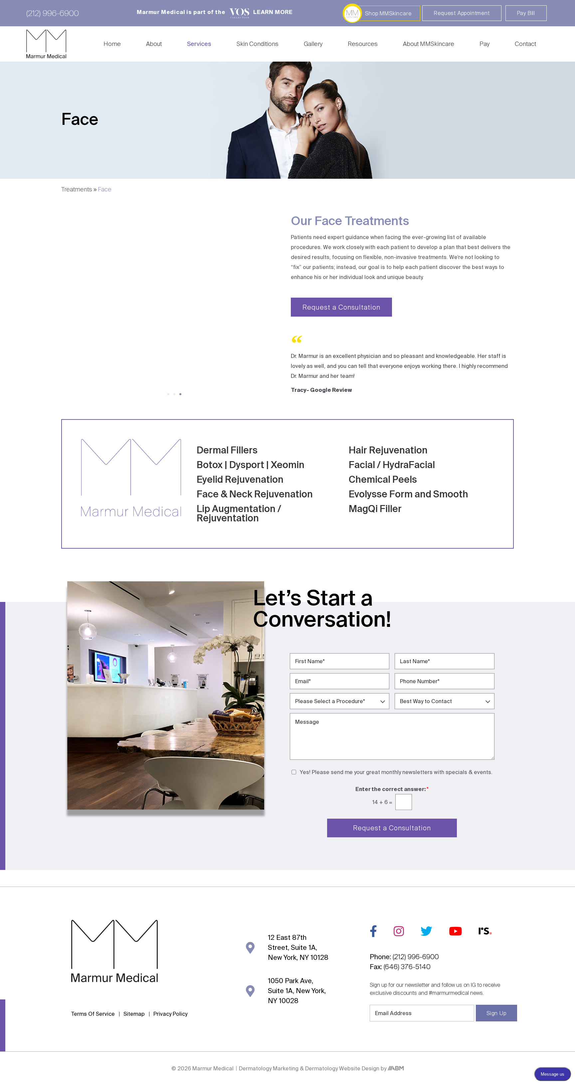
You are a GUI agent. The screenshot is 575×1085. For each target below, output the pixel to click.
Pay (484, 43)
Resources (363, 43)
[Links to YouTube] (455, 931)
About (154, 43)
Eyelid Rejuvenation (240, 479)
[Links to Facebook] (373, 931)
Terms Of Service (93, 1014)
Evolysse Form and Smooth (408, 494)
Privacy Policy (170, 1014)
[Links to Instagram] (399, 931)
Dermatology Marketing (269, 1068)
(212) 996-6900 (52, 13)
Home (112, 43)
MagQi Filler (375, 508)
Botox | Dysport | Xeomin (250, 464)
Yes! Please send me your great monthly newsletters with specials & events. (396, 772)
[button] (168, 394)
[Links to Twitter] (426, 931)
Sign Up (496, 1013)
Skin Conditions (258, 43)
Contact (525, 43)
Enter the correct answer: (392, 789)
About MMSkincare (428, 43)
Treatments (76, 189)
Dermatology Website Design (342, 1068)
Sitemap (134, 1014)
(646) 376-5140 (407, 966)
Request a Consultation (392, 828)
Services (199, 43)
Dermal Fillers (227, 450)
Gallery (313, 43)
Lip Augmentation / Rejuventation (239, 513)
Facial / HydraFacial (392, 464)
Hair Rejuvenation (388, 450)
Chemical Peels (383, 479)
